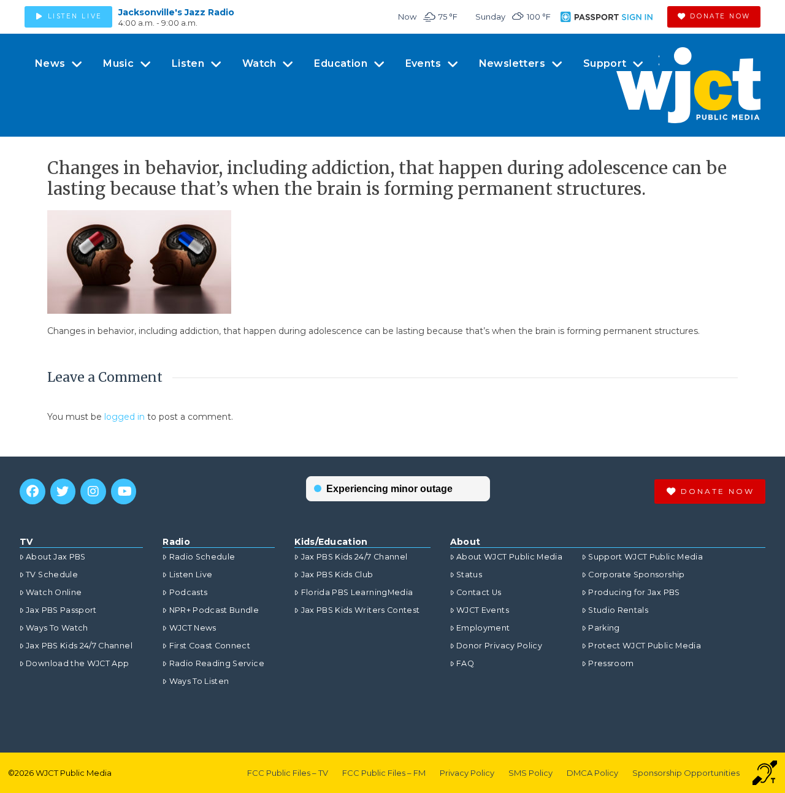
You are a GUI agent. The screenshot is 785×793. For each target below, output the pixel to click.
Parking (603, 627)
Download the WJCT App (77, 663)
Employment (483, 627)
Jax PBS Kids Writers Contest (360, 610)
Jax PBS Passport (61, 610)
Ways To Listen (199, 681)
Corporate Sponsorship (636, 574)
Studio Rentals (618, 610)
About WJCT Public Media (509, 556)
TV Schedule (52, 574)
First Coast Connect (209, 645)
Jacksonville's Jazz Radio (176, 12)
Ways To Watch (57, 627)
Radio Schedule (202, 556)
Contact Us (479, 592)
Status (469, 574)
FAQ (465, 663)
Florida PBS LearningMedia (357, 592)
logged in (124, 416)
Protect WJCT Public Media (644, 645)
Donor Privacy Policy (499, 645)
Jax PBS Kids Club (337, 574)
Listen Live (190, 574)
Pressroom (611, 663)
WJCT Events (482, 610)
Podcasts (188, 592)
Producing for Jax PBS (634, 592)
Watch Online (54, 592)
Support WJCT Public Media (645, 556)
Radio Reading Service (216, 663)
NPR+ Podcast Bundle (214, 610)
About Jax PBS (56, 556)
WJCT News (192, 627)
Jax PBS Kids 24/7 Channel (79, 645)
